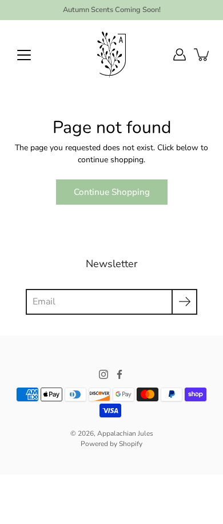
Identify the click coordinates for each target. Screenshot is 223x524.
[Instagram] (103, 374)
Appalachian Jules (125, 433)
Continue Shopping (112, 192)
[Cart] (202, 54)
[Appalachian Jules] (111, 54)
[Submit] (184, 302)
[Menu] (24, 55)
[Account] (179, 54)
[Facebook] (119, 374)
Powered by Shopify (111, 443)
